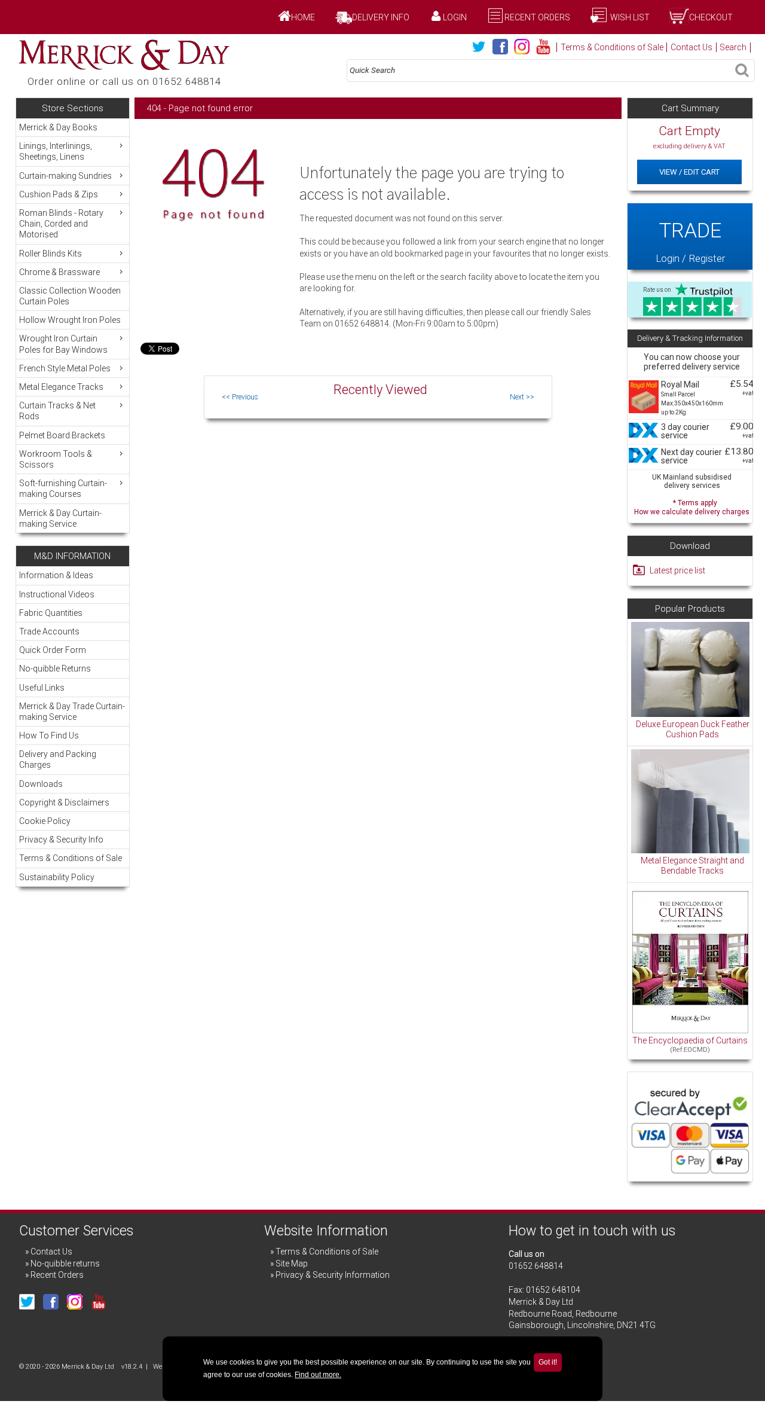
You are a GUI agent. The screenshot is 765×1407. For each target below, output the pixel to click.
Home (303, 17)
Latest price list (677, 570)
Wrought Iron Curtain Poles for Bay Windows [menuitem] (63, 344)
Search (733, 47)
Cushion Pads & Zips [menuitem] (58, 194)
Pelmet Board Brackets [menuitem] (62, 435)
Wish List (629, 17)
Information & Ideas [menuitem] (56, 575)
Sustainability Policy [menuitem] (56, 877)
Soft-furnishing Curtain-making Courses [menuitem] (63, 488)
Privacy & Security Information (333, 1275)
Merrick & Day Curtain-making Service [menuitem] (60, 518)
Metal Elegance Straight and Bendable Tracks (692, 866)
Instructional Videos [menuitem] (56, 594)
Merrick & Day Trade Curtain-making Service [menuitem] (72, 711)
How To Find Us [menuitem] (49, 735)
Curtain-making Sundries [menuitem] (65, 176)
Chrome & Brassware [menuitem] (59, 272)
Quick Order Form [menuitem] (52, 650)
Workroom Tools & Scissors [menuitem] (55, 459)
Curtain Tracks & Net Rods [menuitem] (57, 411)
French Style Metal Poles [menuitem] (65, 368)
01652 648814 (536, 1266)
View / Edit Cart (689, 171)
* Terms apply (691, 506)
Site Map (292, 1263)
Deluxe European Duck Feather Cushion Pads (692, 729)
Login (455, 17)
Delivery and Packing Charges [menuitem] (57, 759)
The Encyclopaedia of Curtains (690, 1040)
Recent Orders (537, 17)
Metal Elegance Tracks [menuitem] (61, 387)
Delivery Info (380, 17)
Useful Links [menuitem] (42, 687)
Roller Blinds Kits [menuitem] (50, 253)
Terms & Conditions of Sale (612, 47)
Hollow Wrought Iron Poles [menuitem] (70, 320)
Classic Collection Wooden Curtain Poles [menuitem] (70, 296)
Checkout (711, 17)
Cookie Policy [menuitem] (45, 821)
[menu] (72, 325)
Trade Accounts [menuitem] (49, 631)
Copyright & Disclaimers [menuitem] (64, 802)
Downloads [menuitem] (41, 784)
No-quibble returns (65, 1263)
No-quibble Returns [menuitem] (55, 668)
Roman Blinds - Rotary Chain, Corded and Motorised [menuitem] (61, 223)
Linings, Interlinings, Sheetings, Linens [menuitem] (55, 151)
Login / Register (690, 241)
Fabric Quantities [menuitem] (50, 613)
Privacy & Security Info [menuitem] (61, 839)
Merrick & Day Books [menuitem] (58, 127)
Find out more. (318, 1375)
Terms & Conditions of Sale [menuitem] (70, 858)
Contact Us (691, 47)
